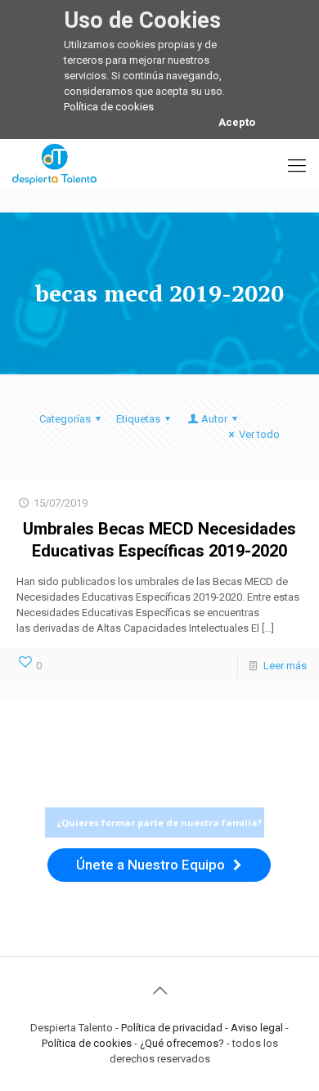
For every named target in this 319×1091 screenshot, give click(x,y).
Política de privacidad (171, 1028)
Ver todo (259, 434)
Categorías (65, 419)
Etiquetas (138, 419)
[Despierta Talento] (54, 163)
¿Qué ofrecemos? (182, 1043)
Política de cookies (109, 107)
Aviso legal (257, 1028)
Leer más (285, 666)
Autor (214, 419)
